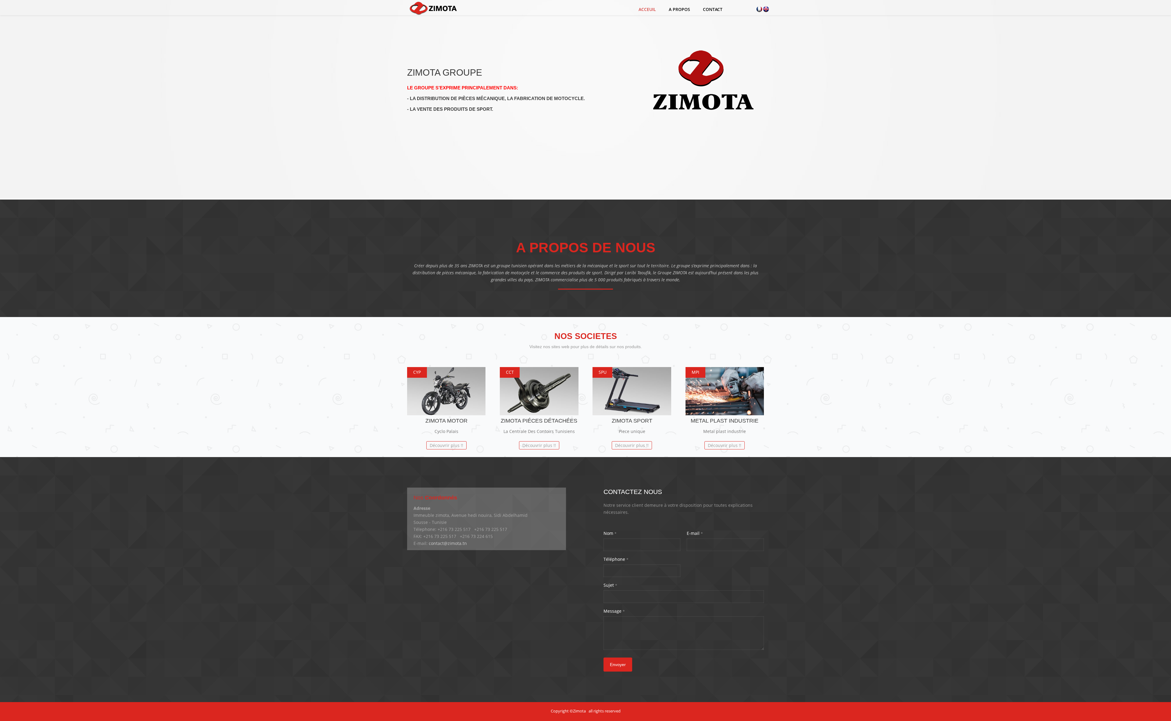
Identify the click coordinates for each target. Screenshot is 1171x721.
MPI (695, 372)
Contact (712, 9)
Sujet (610, 585)
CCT (510, 372)
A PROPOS (679, 9)
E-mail (695, 533)
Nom (610, 533)
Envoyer (618, 664)
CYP (417, 372)
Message (614, 611)
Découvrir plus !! (446, 445)
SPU (603, 372)
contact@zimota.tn (448, 543)
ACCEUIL (647, 9)
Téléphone (615, 559)
